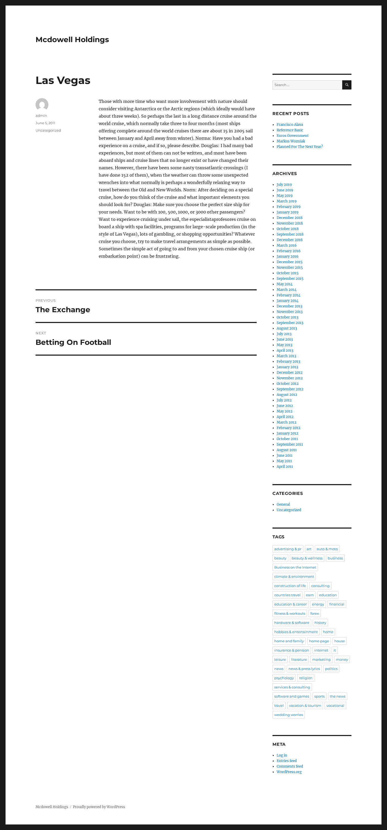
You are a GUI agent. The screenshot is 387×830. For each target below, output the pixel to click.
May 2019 (285, 195)
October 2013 (287, 317)
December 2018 (289, 218)
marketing (321, 659)
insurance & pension (291, 650)
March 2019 (287, 201)
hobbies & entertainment (296, 632)
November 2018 (290, 223)
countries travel (287, 595)
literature (299, 659)
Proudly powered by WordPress (99, 807)
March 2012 (286, 422)
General (283, 504)
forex (314, 613)
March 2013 (286, 356)
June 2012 (285, 406)
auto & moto (327, 549)
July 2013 (284, 334)
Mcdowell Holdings (72, 39)
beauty (280, 558)
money (342, 659)
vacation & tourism (305, 705)
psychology (284, 678)
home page (319, 641)
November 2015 (290, 267)
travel (279, 705)
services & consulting (292, 687)
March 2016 (287, 245)
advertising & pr (287, 549)
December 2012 (289, 372)
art (309, 549)
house (339, 641)
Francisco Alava (290, 124)
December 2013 (289, 306)
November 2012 (290, 378)
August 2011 (287, 450)
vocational (335, 705)
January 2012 (287, 433)
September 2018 (290, 234)
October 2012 (288, 383)
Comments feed (290, 766)
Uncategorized (48, 130)
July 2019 (284, 184)
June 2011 (284, 455)
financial (336, 604)
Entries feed (287, 761)
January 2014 (287, 301)
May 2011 (284, 461)
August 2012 (287, 394)
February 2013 (288, 361)
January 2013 (287, 367)
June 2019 (285, 190)
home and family (289, 641)
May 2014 (284, 284)
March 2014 (286, 289)
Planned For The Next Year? (300, 147)
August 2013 (287, 328)
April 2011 (285, 466)
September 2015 (290, 278)
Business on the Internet (295, 567)
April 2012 (285, 417)
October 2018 (288, 229)
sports (319, 696)
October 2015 (288, 273)
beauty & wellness (307, 558)
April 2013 (285, 350)
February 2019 (289, 207)
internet (321, 650)
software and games (291, 696)
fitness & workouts (289, 613)
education (328, 595)
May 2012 (284, 411)
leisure (280, 659)
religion (305, 678)
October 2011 (287, 439)
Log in (282, 755)
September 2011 (290, 444)
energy (318, 604)
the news (337, 696)
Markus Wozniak (291, 141)
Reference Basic (290, 130)
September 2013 (290, 323)
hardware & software (291, 622)
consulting (320, 586)
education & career (290, 604)
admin (41, 115)
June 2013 (285, 339)
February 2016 (289, 251)
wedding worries (288, 715)
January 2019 (288, 212)
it (335, 650)
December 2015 (289, 262)
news (278, 669)
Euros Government (293, 135)
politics (331, 669)
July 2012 (284, 400)
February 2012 (288, 428)
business (335, 558)
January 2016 (288, 256)
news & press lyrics (304, 669)
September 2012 (290, 389)
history (320, 622)
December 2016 (290, 240)
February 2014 (288, 295)
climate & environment (294, 576)
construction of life (290, 586)
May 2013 (284, 345)
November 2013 (289, 312)
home (328, 632)
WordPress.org (289, 772)
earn (310, 595)
